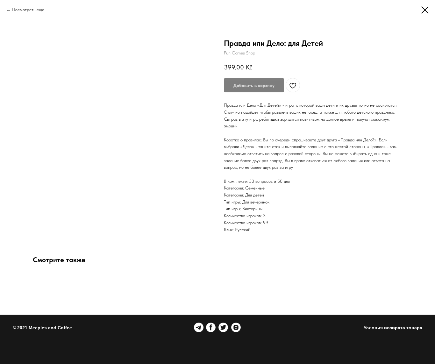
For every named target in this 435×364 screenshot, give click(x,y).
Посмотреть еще (28, 9)
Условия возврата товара (393, 327)
